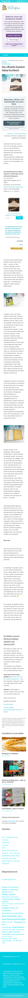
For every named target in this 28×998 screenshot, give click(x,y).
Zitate (3, 942)
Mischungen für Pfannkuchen (10, 753)
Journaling (5, 929)
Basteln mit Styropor (10, 890)
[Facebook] (17, 1)
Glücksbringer (6, 927)
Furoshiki (4, 905)
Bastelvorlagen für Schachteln (11, 861)
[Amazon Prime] (21, 244)
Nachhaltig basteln (18, 934)
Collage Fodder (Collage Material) (11, 900)
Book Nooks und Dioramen (10, 897)
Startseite (4, 60)
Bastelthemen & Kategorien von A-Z (14, 964)
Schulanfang (5, 842)
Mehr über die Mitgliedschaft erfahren (14, 44)
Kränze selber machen (11, 932)
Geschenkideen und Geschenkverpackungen (14, 917)
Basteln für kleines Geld (9, 858)
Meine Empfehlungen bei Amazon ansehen (14, 123)
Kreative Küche (6, 64)
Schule (4, 848)
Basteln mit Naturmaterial (9, 850)
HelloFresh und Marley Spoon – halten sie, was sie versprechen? (14, 781)
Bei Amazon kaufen (17, 248)
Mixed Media (6, 934)
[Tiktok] (25, 1)
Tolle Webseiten (17, 940)
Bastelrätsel (5, 863)
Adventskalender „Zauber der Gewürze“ (13, 809)
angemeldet (11, 821)
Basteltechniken (7, 892)
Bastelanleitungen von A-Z (11, 956)
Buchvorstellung (8, 707)
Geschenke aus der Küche (12, 913)
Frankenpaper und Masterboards (15, 903)
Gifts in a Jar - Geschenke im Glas (13, 923)
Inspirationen (18, 927)
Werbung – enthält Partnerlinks (16, 133)
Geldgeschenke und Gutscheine (10, 909)
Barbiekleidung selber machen (11, 855)
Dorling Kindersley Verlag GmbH (13, 187)
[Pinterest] (22, 1)
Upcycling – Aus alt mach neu (11, 853)
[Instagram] (24, 1)
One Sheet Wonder (7, 936)
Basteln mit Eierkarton (10, 887)
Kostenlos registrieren (14, 35)
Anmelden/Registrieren (9, 879)
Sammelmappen (7, 940)
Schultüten (5, 845)
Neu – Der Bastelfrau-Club (10, 837)
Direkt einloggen (14, 39)
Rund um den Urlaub (9, 938)
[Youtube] (19, 1)
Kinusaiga (5, 840)
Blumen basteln (8, 894)
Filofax (4, 903)
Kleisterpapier (20, 929)
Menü (6, 55)
